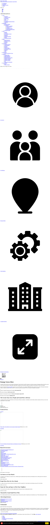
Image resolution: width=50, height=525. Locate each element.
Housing (5, 32)
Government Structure (7, 38)
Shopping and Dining (7, 36)
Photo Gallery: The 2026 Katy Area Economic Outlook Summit (10, 426)
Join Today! (4, 4)
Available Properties (7, 44)
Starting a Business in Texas (8, 53)
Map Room (6, 49)
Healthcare (6, 35)
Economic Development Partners (9, 21)
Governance (6, 20)
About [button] (3, 15)
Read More (2, 428)
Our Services (6, 18)
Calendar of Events (5, 5)
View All (1, 411)
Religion (5, 37)
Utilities (5, 50)
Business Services (7, 40)
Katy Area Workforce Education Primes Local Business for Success (10, 443)
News (5, 63)
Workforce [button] (4, 54)
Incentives (5, 41)
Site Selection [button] (4, 43)
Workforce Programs (7, 58)
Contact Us (6, 22)
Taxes (5, 51)
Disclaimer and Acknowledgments (7, 518)
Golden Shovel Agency (41, 521)
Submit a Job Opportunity (8, 62)
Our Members (4, 3)
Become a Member (7, 24)
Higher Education (7, 56)
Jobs (5, 61)
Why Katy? (6, 16)
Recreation (6, 34)
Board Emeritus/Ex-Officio (10, 29)
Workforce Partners (7, 60)
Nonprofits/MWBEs (9, 28)
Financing (5, 42)
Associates (8, 27)
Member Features (7, 64)
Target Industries (6, 45)
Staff (5, 19)
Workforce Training (7, 59)
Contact (3, 516)
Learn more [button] (31, 523)
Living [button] (3, 31)
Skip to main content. (3, 0)
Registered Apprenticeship (8, 57)
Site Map (3, 517)
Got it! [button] (47, 523)
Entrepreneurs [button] (4, 52)
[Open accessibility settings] (2, 523)
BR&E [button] (3, 39)
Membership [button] (4, 23)
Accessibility (4, 519)
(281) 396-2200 (38, 514)
